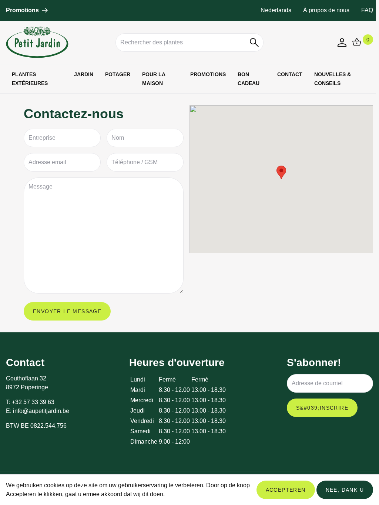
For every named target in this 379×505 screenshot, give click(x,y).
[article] (27, 10)
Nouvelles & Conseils (332, 78)
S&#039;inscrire (322, 408)
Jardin (83, 74)
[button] (254, 42)
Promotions (208, 74)
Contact (289, 74)
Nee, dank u (345, 490)
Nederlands (276, 10)
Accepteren (286, 490)
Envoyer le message (67, 311)
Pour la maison (153, 78)
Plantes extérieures (30, 78)
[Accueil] (58, 42)
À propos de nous (326, 10)
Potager (117, 74)
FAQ (367, 10)
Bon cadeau (248, 78)
